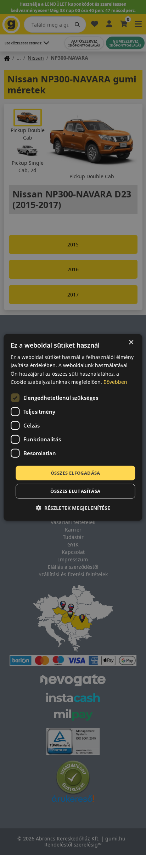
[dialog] (73, 427)
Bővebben (115, 381)
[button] (73, 508)
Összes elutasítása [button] (75, 491)
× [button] (131, 342)
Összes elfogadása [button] (75, 473)
